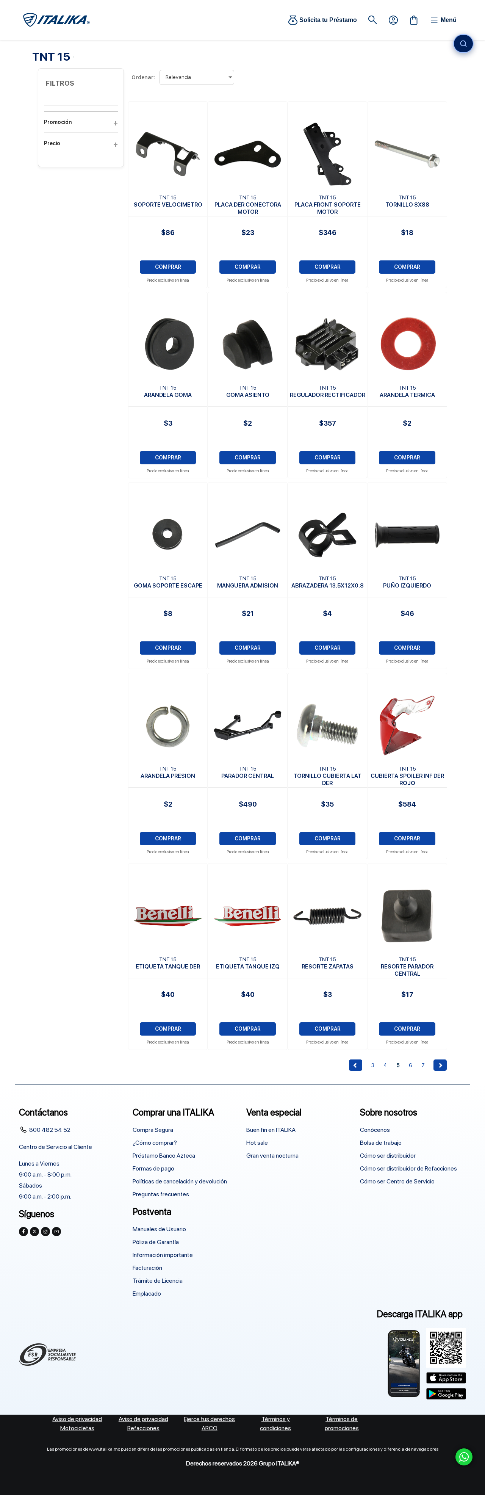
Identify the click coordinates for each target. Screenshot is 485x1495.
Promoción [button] (58, 122)
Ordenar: (143, 77)
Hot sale (257, 1142)
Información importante (163, 1254)
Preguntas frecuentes (161, 1194)
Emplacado (147, 1293)
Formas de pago (153, 1168)
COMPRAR (168, 267)
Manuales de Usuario (159, 1229)
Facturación (147, 1267)
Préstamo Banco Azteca (164, 1155)
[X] (34, 1231)
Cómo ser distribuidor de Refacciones (408, 1168)
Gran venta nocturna (272, 1155)
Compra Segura (153, 1129)
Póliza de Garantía (156, 1242)
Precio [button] (52, 143)
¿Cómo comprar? (155, 1142)
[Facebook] (23, 1231)
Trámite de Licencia (158, 1280)
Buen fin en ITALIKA (271, 1129)
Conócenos (375, 1129)
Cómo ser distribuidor (388, 1155)
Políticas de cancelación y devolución (180, 1181)
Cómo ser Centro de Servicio (397, 1181)
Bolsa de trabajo (381, 1142)
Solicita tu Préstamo (328, 20)
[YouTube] (56, 1231)
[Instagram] (45, 1231)
